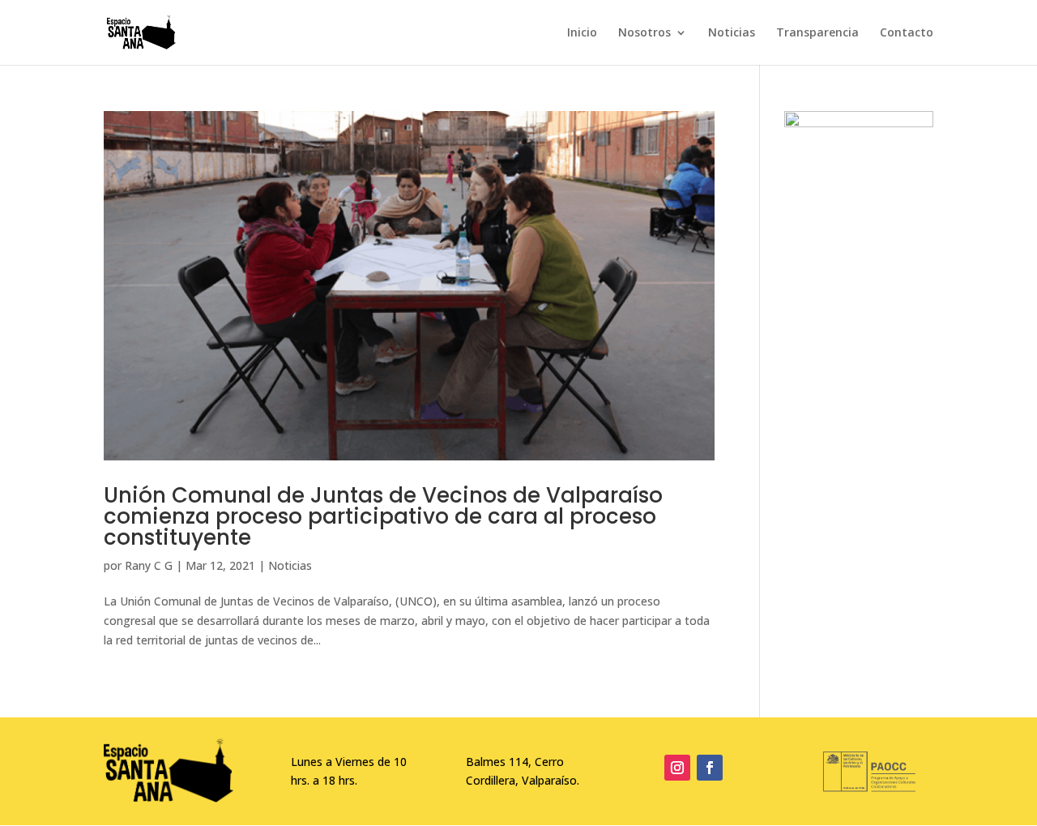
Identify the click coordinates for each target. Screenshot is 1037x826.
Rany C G (149, 565)
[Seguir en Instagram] (677, 768)
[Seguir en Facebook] (710, 768)
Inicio (582, 33)
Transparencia (817, 33)
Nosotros (644, 33)
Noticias (731, 33)
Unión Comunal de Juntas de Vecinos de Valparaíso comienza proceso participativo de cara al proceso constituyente (383, 516)
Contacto (906, 33)
